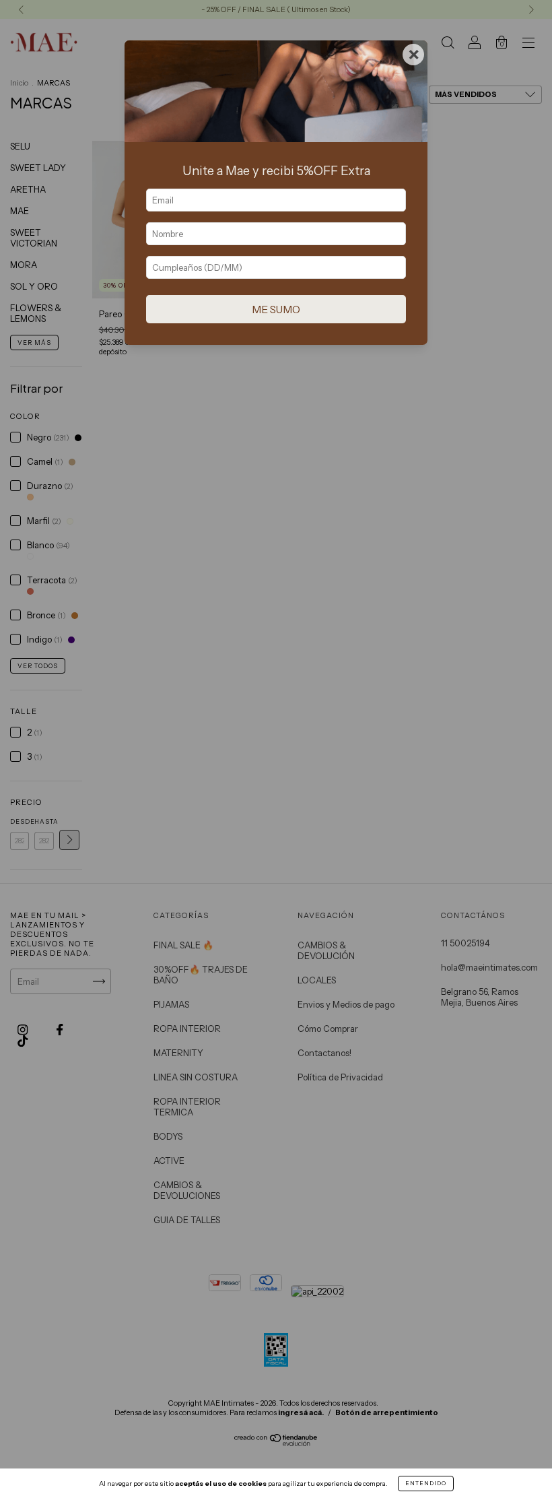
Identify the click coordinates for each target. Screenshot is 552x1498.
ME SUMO (276, 309)
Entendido (425, 1483)
